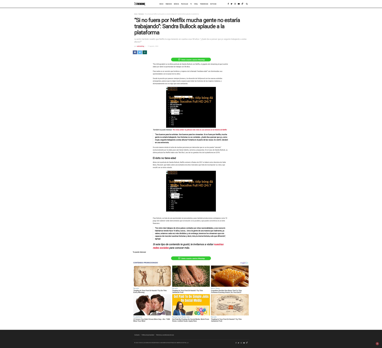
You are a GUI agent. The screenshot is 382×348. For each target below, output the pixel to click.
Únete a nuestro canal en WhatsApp (193, 60)
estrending (140, 46)
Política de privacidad (148, 335)
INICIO (161, 4)
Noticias (213, 4)
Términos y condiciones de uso (165, 335)
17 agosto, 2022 (153, 46)
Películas (184, 4)
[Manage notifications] (377, 343)
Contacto (137, 335)
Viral (196, 4)
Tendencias (204, 4)
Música (176, 4)
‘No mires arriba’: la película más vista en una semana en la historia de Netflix (200, 130)
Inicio (135, 14)
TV (191, 4)
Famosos (169, 4)
